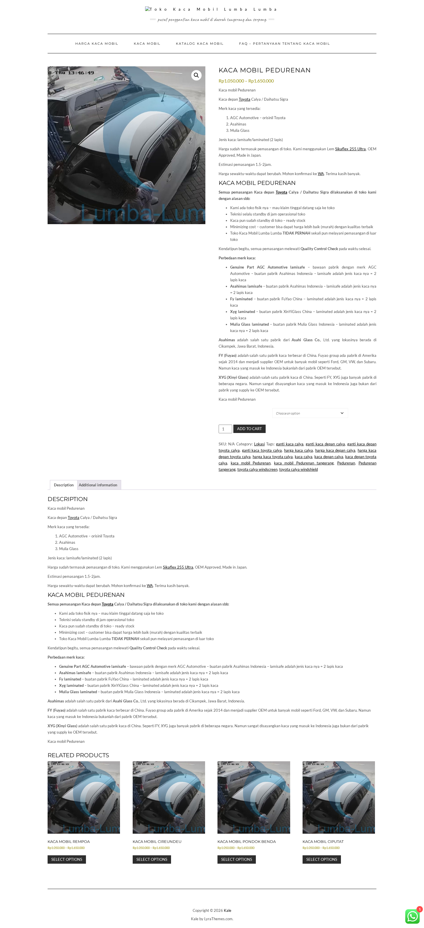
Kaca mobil (147, 44)
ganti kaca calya (290, 444)
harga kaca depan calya (335, 450)
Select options (66, 859)
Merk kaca (231, 408)
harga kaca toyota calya (273, 456)
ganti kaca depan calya (325, 444)
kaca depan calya (328, 456)
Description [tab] (64, 485)
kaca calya (303, 456)
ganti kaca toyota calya (262, 450)
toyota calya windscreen (257, 469)
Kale (227, 910)
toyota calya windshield (298, 469)
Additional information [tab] (98, 485)
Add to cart (249, 428)
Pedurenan (346, 463)
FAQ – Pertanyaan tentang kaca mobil (284, 44)
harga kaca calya (298, 450)
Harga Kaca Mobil (96, 44)
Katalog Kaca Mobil (200, 44)
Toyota (244, 99)
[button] (196, 75)
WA (321, 173)
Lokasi (259, 444)
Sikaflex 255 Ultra (350, 149)
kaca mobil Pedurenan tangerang (303, 463)
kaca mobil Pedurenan (251, 463)
